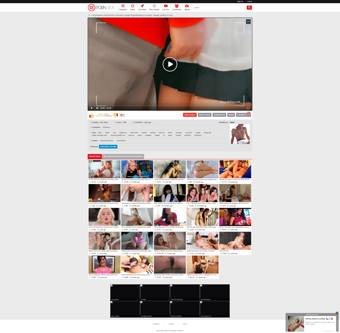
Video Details (189, 115)
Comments (243, 114)
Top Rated (142, 10)
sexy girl (188, 133)
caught (197, 133)
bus (114, 133)
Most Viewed (154, 10)
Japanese (123, 133)
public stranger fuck (99, 135)
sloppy (157, 135)
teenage (179, 133)
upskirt (144, 133)
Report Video (204, 115)
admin (232, 122)
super (139, 135)
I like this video (91, 115)
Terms (171, 324)
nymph (178, 135)
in (164, 135)
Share (231, 115)
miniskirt (187, 135)
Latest (132, 10)
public (107, 133)
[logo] (101, 7)
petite (170, 133)
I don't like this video (115, 115)
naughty (148, 135)
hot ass (162, 133)
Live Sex (165, 10)
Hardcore (106, 127)
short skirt (134, 133)
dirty (100, 133)
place (170, 135)
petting (153, 133)
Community (176, 10)
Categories (123, 10)
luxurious (197, 135)
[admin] (240, 134)
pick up (131, 135)
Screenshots (219, 115)
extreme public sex (118, 135)
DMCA (185, 324)
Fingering (207, 133)
